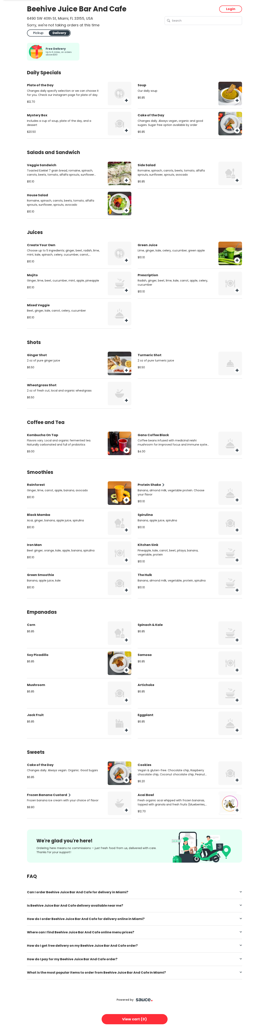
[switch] (49, 33)
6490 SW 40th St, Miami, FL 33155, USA (60, 18)
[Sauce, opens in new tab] (144, 999)
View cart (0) (134, 1019)
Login (230, 9)
